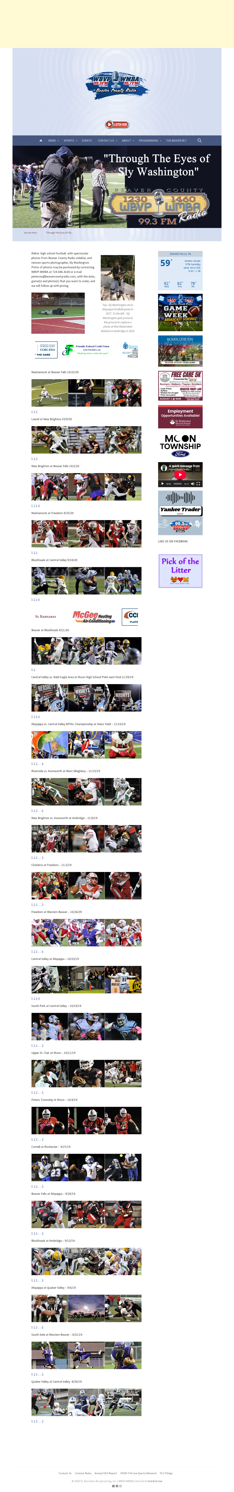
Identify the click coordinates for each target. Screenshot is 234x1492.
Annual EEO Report (106, 1473)
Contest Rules (83, 1473)
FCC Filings (166, 1473)
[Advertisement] (103, 24)
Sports (69, 140)
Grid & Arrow (155, 1481)
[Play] (162, 483)
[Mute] (192, 483)
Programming (148, 140)
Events (87, 140)
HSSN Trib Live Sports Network (138, 1473)
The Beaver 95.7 (176, 140)
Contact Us (106, 140)
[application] (180, 474)
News (52, 140)
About (126, 140)
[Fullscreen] (198, 483)
